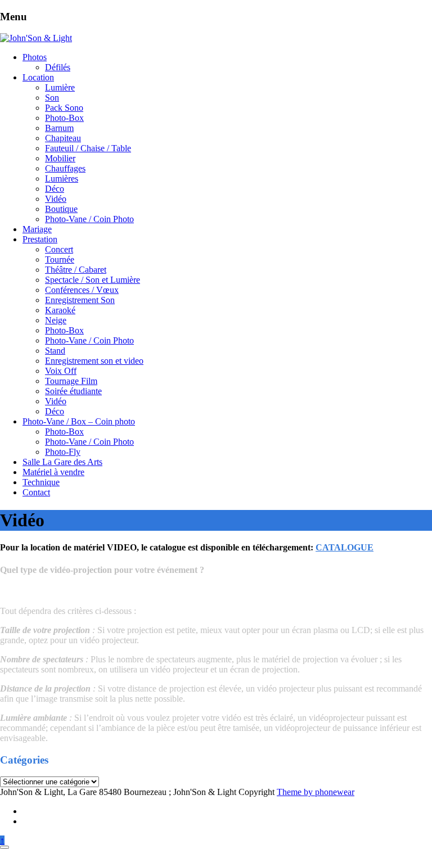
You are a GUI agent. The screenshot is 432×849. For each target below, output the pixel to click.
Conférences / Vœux (82, 290)
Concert (59, 249)
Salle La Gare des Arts (62, 462)
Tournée (59, 259)
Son (52, 97)
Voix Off (60, 371)
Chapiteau (63, 138)
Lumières (61, 178)
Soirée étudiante (73, 391)
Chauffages (65, 168)
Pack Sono (64, 107)
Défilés (57, 67)
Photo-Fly (62, 452)
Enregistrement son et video (94, 360)
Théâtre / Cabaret (75, 269)
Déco (54, 188)
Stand (55, 350)
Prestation (39, 239)
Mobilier (60, 158)
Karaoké (60, 310)
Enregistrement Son (80, 300)
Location (38, 77)
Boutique (61, 209)
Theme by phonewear (315, 792)
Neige (55, 320)
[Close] (4, 847)
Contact (36, 492)
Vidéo (55, 199)
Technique (41, 482)
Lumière (60, 87)
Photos (34, 57)
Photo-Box (64, 118)
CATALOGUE (345, 547)
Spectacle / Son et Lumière (92, 279)
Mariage (37, 229)
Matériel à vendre (53, 472)
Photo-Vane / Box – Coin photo (78, 421)
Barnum (59, 128)
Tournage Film (71, 381)
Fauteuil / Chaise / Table (88, 148)
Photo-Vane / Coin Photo (89, 219)
